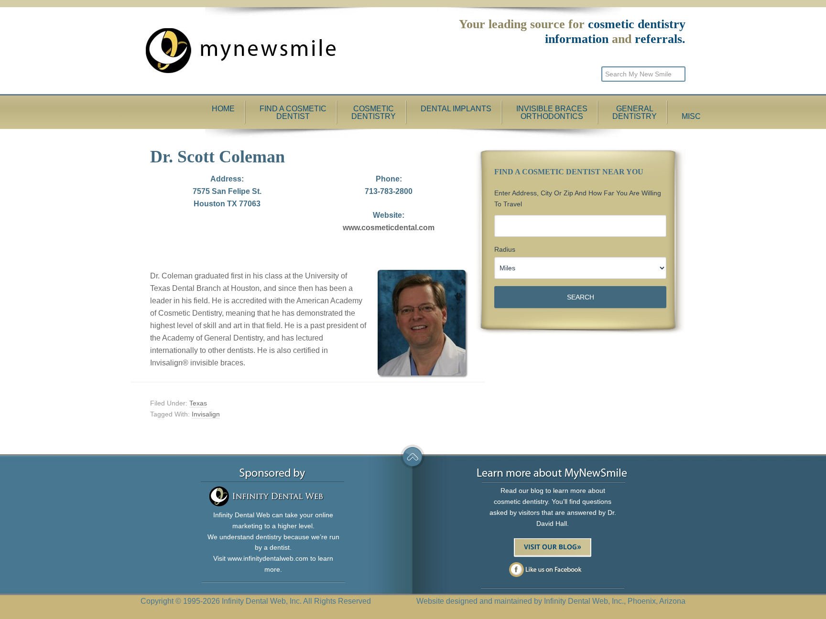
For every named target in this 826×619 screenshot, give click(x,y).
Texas (198, 403)
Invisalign (206, 414)
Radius (504, 249)
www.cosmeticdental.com (389, 228)
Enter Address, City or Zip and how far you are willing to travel (577, 198)
